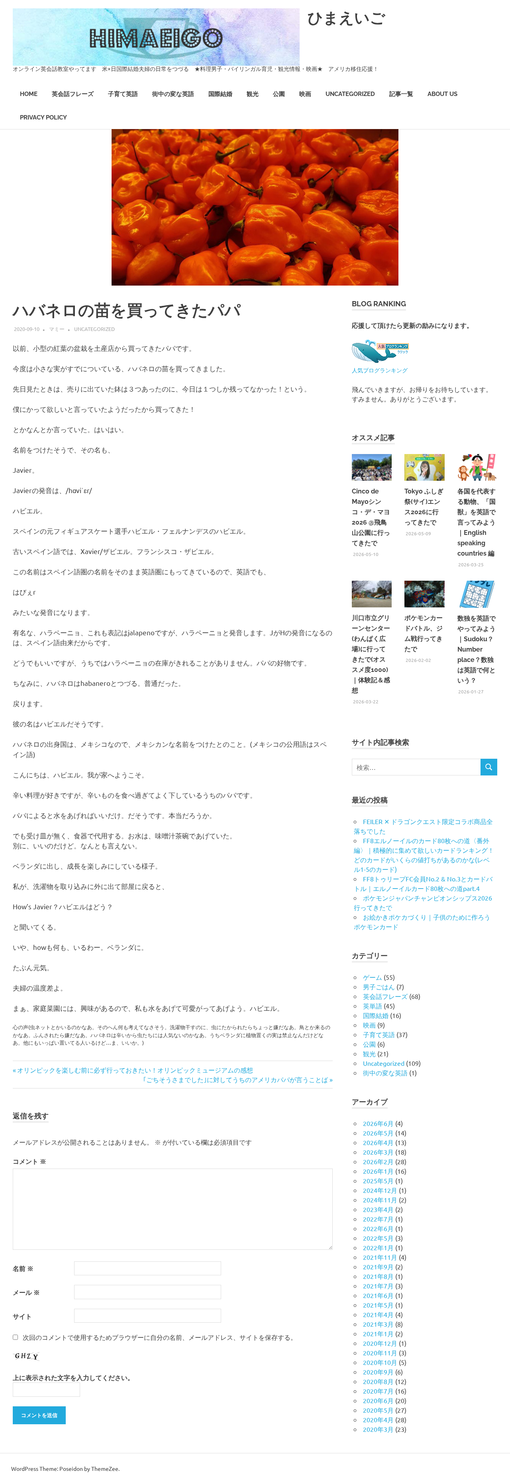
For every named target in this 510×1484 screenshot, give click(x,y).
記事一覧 (401, 94)
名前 (23, 1268)
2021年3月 (378, 1324)
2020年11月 (380, 1353)
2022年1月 (378, 1247)
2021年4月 (378, 1314)
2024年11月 (380, 1200)
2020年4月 (378, 1419)
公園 (279, 94)
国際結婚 (220, 94)
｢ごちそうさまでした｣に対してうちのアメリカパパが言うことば (235, 1079)
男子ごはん (379, 987)
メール (26, 1292)
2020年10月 (380, 1362)
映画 (305, 94)
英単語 (372, 1006)
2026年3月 (378, 1152)
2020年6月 (378, 1400)
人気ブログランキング (380, 370)
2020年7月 (378, 1391)
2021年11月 (380, 1257)
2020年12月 (380, 1343)
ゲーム (372, 977)
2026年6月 (378, 1123)
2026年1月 (378, 1171)
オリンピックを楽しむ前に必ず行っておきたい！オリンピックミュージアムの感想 (135, 1070)
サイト (22, 1316)
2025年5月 (378, 1180)
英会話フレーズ (73, 94)
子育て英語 (123, 94)
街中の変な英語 (173, 94)
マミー (57, 328)
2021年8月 (378, 1276)
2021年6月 (378, 1295)
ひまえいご (346, 18)
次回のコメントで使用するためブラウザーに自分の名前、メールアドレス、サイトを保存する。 (160, 1337)
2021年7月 (378, 1286)
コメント (29, 1161)
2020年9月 (378, 1372)
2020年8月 (378, 1381)
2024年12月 (380, 1190)
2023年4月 (378, 1209)
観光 (253, 94)
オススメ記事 (373, 437)
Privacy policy (43, 117)
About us (442, 94)
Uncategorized (350, 94)
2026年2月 (378, 1161)
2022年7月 (378, 1219)
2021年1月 (378, 1333)
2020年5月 (378, 1410)
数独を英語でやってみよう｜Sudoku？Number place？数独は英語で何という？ (476, 649)
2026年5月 (378, 1133)
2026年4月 (378, 1142)
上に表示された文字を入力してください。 (73, 1377)
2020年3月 (378, 1429)
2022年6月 (378, 1228)
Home (28, 94)
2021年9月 (378, 1267)
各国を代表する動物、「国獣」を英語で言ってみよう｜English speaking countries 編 (476, 522)
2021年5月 (378, 1305)
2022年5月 (378, 1238)
